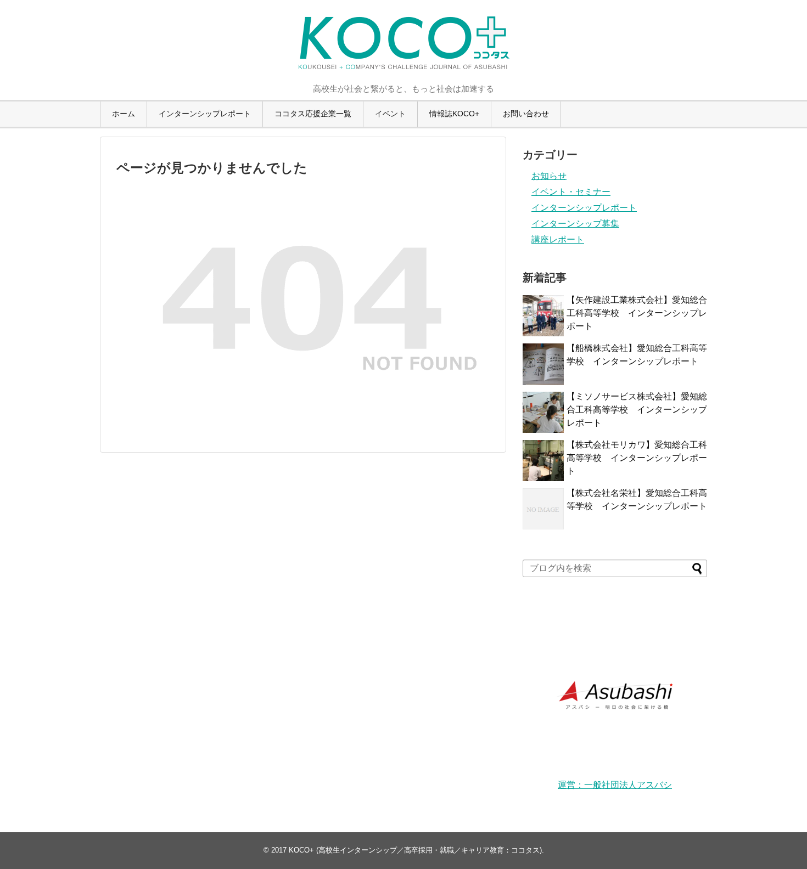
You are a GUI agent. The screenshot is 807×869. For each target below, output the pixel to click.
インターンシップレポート (205, 113)
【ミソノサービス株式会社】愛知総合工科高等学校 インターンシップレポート (637, 409)
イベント (390, 113)
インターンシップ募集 (575, 223)
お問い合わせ (526, 113)
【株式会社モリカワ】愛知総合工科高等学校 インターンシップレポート (637, 458)
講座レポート (557, 239)
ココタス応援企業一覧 (312, 113)
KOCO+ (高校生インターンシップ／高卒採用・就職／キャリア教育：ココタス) (415, 850)
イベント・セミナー (570, 191)
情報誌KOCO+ (454, 113)
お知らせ (549, 175)
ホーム (123, 113)
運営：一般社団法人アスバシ (615, 784)
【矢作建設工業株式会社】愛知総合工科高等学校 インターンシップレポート (637, 313)
